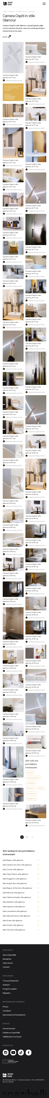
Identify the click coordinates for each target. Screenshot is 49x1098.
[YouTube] (13, 1052)
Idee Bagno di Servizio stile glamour (17, 888)
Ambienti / (12, 11)
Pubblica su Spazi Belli (11, 1032)
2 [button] (27, 837)
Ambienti (6, 985)
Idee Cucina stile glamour (13, 869)
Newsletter (7, 959)
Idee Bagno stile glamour (13, 860)
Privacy (5, 1006)
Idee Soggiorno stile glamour (15, 879)
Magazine (6, 993)
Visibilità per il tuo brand (12, 1036)
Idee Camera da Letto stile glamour (17, 865)
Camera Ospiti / (22, 11)
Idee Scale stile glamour (12, 920)
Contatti (6, 967)
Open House (8, 963)
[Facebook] (28, 1052)
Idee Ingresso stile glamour (14, 906)
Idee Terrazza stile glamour (14, 930)
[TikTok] (21, 1052)
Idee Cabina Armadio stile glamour (17, 897)
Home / (5, 11)
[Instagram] (6, 1052)
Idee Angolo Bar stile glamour (15, 883)
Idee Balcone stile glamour (14, 892)
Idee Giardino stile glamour (14, 902)
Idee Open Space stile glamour (15, 874)
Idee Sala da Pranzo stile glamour (16, 916)
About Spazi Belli (9, 955)
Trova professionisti (10, 981)
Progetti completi (10, 989)
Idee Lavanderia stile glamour (15, 911)
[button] (17, 837)
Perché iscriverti (9, 1028)
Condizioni (7, 1011)
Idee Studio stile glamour (13, 925)
